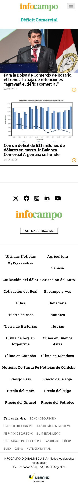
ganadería (51, 441)
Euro (7, 448)
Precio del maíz (20, 390)
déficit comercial (39, 20)
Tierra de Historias (20, 326)
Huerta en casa (20, 314)
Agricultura (57, 256)
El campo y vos (57, 291)
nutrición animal (39, 448)
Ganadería (57, 303)
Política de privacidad (39, 231)
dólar (66, 441)
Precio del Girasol (20, 402)
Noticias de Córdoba (57, 367)
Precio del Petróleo (57, 402)
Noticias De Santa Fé (20, 367)
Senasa (57, 268)
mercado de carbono (18, 433)
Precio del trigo (57, 390)
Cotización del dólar (20, 279)
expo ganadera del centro (22, 441)
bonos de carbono (43, 418)
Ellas (20, 303)
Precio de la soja (57, 379)
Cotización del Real (20, 291)
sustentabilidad (48, 433)
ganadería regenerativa (53, 426)
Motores (57, 314)
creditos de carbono (19, 426)
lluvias (57, 326)
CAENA (19, 448)
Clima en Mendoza (57, 355)
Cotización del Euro (57, 279)
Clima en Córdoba (20, 355)
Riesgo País (20, 379)
